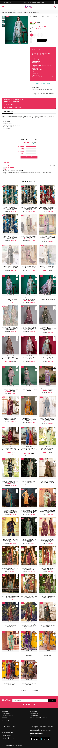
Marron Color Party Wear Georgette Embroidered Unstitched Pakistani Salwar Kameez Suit (10, 450)
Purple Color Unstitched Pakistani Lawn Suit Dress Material (47, 388)
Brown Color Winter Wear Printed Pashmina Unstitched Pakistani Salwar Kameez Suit (29, 511)
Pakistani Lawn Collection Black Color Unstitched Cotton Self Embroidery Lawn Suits (10, 267)
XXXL (41, 35)
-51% (41, 306)
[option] (16, 30)
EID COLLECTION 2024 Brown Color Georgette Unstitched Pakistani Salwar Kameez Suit (10, 328)
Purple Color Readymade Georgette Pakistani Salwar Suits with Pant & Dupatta (10, 389)
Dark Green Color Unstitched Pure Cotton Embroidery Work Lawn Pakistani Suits (10, 208)
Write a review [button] (29, 157)
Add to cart (10, 205)
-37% (41, 518)
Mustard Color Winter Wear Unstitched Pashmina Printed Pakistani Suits (47, 654)
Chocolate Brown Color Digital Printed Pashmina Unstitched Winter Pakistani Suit (29, 625)
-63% (22, 427)
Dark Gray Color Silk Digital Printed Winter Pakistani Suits (29, 597)
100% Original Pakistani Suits (8, 720)
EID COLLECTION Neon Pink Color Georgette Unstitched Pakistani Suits (47, 237)
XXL (38, 35)
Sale (7, 16)
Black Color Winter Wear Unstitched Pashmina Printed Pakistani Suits (10, 683)
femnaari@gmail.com (9, 732)
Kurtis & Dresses (6, 713)
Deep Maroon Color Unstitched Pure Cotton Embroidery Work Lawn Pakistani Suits (47, 208)
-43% (4, 603)
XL (34, 35)
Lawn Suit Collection (11, 10)
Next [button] (26, 29)
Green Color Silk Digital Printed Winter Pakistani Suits (48, 597)
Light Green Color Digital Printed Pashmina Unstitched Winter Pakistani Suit (29, 540)
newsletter (6, 700)
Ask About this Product (42, 45)
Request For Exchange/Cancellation (38, 717)
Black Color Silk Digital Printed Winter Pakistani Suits (29, 569)
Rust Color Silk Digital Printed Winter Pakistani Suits (10, 569)
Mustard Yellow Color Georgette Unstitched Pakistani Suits (29, 237)
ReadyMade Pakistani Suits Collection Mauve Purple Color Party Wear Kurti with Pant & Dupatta (10, 298)
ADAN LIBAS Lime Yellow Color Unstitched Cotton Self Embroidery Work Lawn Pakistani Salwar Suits (48, 450)
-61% (41, 427)
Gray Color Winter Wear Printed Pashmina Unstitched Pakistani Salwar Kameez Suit (47, 625)
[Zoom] (26, 42)
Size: (31, 31)
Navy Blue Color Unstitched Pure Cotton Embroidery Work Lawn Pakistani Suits (10, 237)
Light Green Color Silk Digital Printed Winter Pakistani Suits (10, 597)
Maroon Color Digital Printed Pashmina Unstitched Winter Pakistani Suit (47, 540)
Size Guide (32, 45)
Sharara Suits (5, 717)
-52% (41, 336)
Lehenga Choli (5, 719)
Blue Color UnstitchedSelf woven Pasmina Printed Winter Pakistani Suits (10, 540)
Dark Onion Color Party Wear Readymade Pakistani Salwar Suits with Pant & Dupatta (29, 328)
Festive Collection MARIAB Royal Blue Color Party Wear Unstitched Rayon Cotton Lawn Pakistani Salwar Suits (29, 450)
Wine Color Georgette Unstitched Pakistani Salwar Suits (10, 419)
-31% (4, 547)
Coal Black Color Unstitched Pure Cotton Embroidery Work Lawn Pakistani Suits (29, 208)
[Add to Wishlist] (17, 189)
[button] (33, 22)
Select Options (10, 294)
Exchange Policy (34, 713)
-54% (4, 186)
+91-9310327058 (7, 730)
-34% (41, 489)
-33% (22, 459)
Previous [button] (7, 29)
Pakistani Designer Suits (7, 715)
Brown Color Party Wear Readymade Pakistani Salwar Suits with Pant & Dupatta (10, 359)
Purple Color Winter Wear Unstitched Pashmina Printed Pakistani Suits (29, 654)
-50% (4, 276)
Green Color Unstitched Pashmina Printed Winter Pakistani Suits (10, 654)
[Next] (56, 16)
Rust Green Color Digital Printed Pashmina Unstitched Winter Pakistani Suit (10, 625)
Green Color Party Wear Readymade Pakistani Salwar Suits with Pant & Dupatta (48, 328)
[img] (6, 166)
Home (3, 10)
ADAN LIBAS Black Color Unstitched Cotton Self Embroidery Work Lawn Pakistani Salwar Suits (10, 481)
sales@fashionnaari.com (36, 733)
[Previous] (55, 16)
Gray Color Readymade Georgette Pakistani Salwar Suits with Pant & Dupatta (29, 389)
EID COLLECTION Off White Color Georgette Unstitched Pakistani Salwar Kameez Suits (47, 267)
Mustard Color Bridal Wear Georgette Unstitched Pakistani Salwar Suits (29, 419)
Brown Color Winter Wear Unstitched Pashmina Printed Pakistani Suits (29, 683)
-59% (4, 459)
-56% (41, 459)
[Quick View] (17, 187)
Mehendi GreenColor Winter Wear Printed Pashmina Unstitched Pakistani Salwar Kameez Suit (48, 481)
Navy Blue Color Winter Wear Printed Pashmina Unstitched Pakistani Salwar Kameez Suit (10, 511)
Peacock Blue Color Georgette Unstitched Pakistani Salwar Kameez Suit (47, 419)
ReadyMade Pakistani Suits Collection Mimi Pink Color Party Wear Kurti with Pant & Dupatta (47, 298)
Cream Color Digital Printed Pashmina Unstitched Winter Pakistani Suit (29, 481)
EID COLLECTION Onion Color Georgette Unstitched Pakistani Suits (29, 267)
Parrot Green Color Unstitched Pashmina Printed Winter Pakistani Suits (48, 511)
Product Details (8, 111)
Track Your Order (34, 715)
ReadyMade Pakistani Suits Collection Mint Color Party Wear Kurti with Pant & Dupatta (28, 298)
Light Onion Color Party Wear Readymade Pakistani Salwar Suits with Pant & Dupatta (29, 359)
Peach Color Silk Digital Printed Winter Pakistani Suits (48, 569)
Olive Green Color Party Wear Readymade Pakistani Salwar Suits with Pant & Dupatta (48, 359)
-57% (41, 366)
